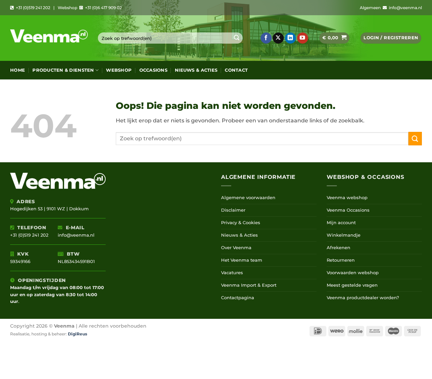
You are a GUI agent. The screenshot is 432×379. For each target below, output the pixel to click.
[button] (334, 38)
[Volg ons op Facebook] (266, 38)
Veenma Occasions (348, 210)
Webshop (119, 70)
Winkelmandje (343, 235)
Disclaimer (233, 210)
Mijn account (341, 222)
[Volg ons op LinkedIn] (290, 38)
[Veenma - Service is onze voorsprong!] (49, 38)
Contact (236, 70)
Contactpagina (237, 297)
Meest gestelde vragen (352, 285)
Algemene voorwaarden (248, 197)
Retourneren (341, 260)
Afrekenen (338, 247)
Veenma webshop (347, 197)
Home (17, 70)
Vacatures (232, 272)
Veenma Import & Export (248, 285)
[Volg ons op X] (278, 38)
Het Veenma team (241, 260)
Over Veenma (236, 247)
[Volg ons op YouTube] (302, 38)
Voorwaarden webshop (353, 272)
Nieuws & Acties (196, 70)
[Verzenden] (236, 38)
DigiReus (77, 334)
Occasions (153, 70)
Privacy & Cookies (240, 222)
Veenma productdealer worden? (363, 297)
